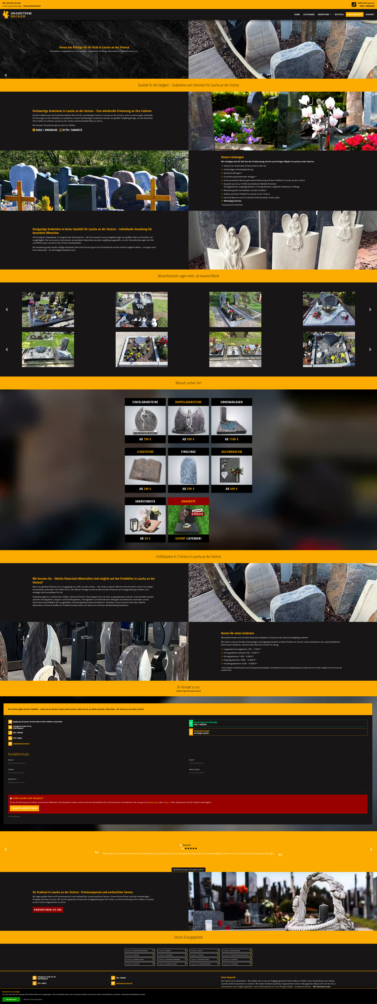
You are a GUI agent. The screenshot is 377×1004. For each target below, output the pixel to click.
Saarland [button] (230, 959)
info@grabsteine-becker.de (21, 744)
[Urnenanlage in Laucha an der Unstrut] (329, 349)
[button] (5, 75)
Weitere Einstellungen (33, 999)
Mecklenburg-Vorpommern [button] (236, 955)
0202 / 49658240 (367, 6)
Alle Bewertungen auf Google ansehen (189, 870)
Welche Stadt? (194, 769)
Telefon (11, 769)
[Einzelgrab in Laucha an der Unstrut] (329, 309)
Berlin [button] (197, 951)
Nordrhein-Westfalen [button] (169, 959)
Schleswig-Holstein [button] (201, 964)
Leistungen (309, 14)
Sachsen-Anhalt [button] (167, 964)
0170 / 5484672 (17, 738)
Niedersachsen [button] (135, 959)
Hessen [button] (197, 955)
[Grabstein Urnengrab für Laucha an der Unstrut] (235, 349)
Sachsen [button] (132, 964)
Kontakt (370, 14)
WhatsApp (153, 802)
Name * (11, 760)
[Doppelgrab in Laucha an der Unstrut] (141, 309)
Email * (191, 760)
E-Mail (166, 802)
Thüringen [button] (230, 964)
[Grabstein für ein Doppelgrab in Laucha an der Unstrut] (48, 309)
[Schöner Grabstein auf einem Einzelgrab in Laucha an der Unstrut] (48, 349)
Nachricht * (12, 779)
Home (297, 14)
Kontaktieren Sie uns (48, 909)
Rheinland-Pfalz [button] (200, 959)
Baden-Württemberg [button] (136, 951)
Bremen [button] (132, 955)
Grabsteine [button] (324, 14)
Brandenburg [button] (231, 951)
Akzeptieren (11, 999)
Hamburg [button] (165, 955)
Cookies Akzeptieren (24, 808)
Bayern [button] (164, 951)
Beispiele (339, 14)
